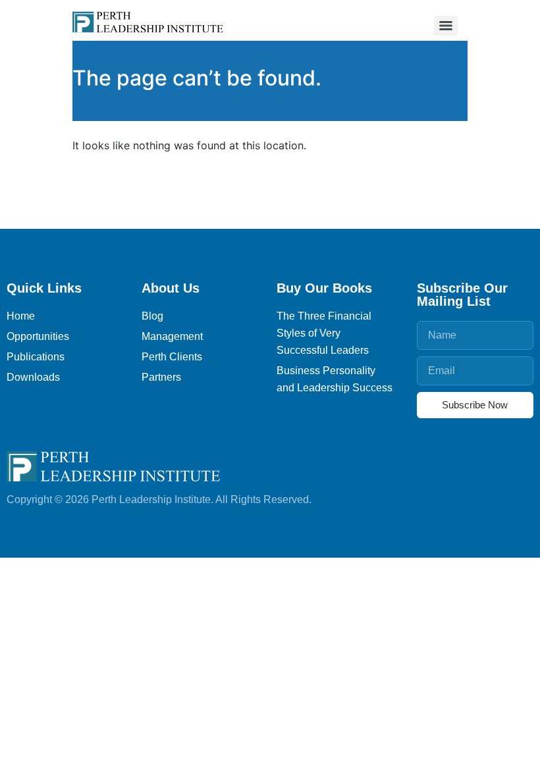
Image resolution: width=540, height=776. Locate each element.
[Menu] (446, 26)
